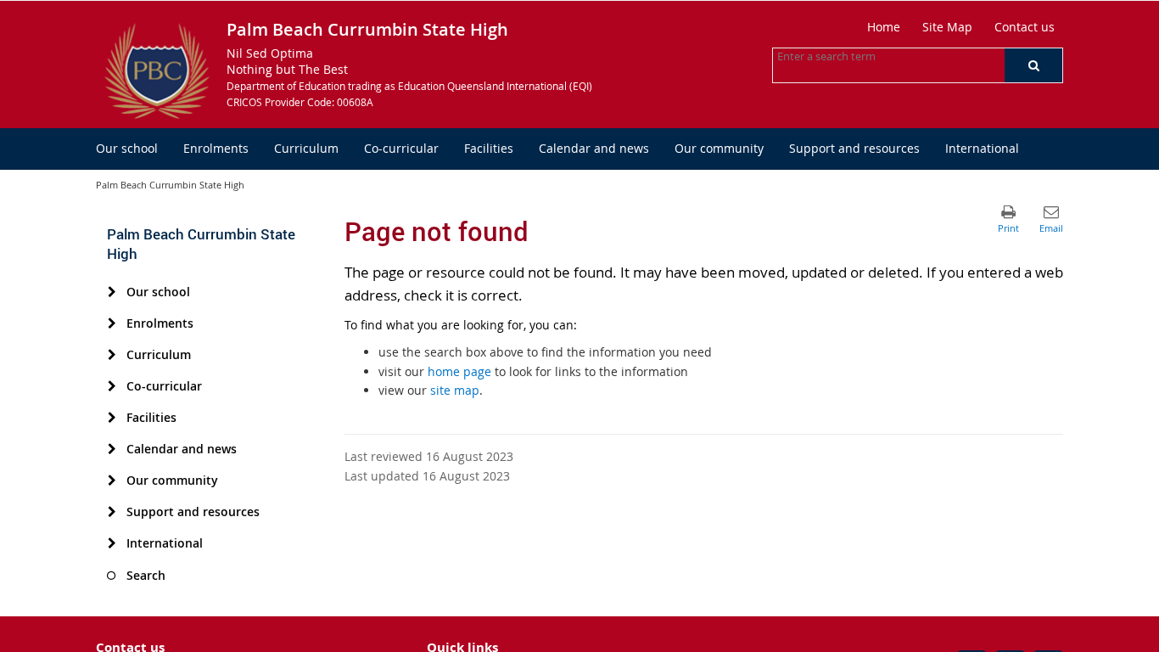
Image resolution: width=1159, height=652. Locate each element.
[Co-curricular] (111, 386)
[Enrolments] (111, 323)
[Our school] (111, 292)
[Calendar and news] (111, 449)
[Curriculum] (111, 355)
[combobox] (862, 56)
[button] (1033, 65)
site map (454, 390)
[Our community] (111, 480)
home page (459, 371)
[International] (111, 543)
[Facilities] (111, 417)
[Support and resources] (111, 512)
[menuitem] (127, 149)
